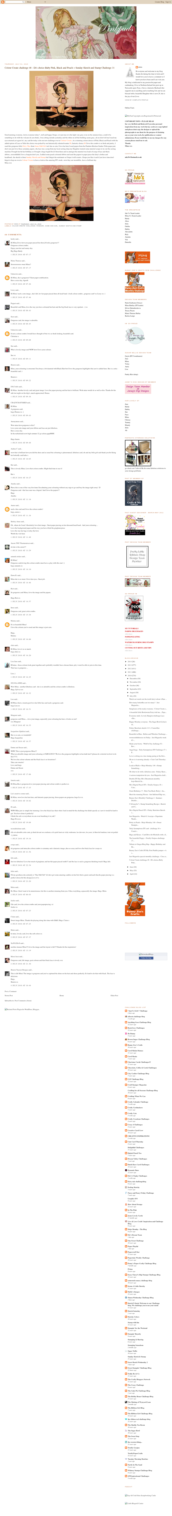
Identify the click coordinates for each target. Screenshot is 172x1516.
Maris (13, 930)
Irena (12, 607)
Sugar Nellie (132, 1351)
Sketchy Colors (133, 1316)
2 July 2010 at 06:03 (21, 894)
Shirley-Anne (15, 521)
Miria (13, 887)
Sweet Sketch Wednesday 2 (138, 1362)
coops (13, 844)
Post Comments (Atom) (23, 1000)
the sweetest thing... (135, 1442)
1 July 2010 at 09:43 (21, 415)
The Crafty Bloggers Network (139, 1379)
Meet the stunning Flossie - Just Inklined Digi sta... (147, 794)
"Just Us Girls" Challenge (137, 1010)
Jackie (13, 900)
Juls (12, 858)
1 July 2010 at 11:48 (21, 537)
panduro (40, 226)
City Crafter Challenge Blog (138, 1073)
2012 (130, 668)
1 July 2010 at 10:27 (21, 477)
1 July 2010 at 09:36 (21, 396)
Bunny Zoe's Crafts (135, 1045)
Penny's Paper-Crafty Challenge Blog (142, 1263)
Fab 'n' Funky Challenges (137, 1175)
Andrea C (14, 448)
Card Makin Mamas (135, 1050)
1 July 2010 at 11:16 (21, 499)
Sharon (13, 365)
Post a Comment (11, 991)
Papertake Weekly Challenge (139, 1257)
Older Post (114, 995)
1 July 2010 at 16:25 (21, 677)
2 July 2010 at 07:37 (21, 937)
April (132, 874)
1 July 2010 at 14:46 (21, 582)
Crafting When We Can (136, 1096)
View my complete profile (136, 100)
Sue (12, 346)
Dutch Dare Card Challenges (138, 1164)
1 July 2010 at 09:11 (21, 359)
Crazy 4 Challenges (135, 1124)
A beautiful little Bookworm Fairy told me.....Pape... (148, 712)
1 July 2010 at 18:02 (21, 800)
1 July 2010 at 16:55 (21, 725)
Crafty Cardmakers (135, 1107)
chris (12, 645)
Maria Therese (16, 260)
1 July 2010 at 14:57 (21, 601)
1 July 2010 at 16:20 (21, 655)
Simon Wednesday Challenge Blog (141, 1297)
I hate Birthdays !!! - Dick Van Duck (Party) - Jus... (147, 791)
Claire (13, 916)
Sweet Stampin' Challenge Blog (139, 1368)
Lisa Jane (14, 661)
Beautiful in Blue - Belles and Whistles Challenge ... (148, 734)
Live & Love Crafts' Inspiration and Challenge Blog (145, 1222)
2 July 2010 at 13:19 (21, 950)
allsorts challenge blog (136, 1016)
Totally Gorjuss (134, 1447)
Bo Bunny (131, 1033)
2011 (130, 672)
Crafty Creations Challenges (138, 1119)
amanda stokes (16, 556)
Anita (127, 366)
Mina (140, 67)
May (132, 870)
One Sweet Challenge (136, 1240)
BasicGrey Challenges (136, 1028)
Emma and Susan (17, 747)
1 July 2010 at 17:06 (21, 774)
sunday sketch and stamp (70, 226)
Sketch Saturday (134, 1311)
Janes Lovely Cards (135, 1215)
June (132, 867)
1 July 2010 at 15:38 (21, 614)
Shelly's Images (134, 1291)
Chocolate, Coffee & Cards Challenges (142, 1067)
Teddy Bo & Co (133, 1373)
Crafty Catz (132, 1113)
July (131, 696)
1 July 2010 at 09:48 (21, 442)
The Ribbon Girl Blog (136, 1408)
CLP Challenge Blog (135, 1079)
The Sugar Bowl (134, 1430)
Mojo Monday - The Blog (137, 1229)
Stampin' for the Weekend (137, 1328)
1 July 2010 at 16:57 (21, 741)
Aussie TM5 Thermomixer (20, 543)
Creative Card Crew (135, 1130)
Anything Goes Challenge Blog (139, 1022)
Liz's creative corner (18, 793)
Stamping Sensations (135, 1345)
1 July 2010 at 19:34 (21, 838)
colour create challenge (23, 226)
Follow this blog (146, 958)
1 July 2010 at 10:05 (21, 459)
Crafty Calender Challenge (138, 1102)
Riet (12, 588)
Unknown (14, 274)
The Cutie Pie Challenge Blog (139, 1390)
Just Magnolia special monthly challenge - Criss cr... (148, 856)
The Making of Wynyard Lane (139, 1402)
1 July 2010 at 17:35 (21, 787)
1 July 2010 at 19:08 (21, 822)
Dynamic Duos (133, 1170)
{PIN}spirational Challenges (138, 1476)
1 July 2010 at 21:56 (21, 852)
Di (11, 807)
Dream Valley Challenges (137, 1158)
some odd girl (51, 226)
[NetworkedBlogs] (146, 954)
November (134, 682)
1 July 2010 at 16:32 (21, 693)
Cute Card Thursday (135, 1141)
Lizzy (13, 290)
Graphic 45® (133, 1198)
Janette (13, 780)
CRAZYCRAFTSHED (19, 402)
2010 (130, 675)
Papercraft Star (134, 1252)
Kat (12, 465)
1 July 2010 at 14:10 (21, 569)
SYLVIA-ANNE (16, 683)
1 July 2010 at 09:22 (21, 380)
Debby (127, 229)
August (132, 692)
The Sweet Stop (133, 1436)
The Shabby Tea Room (136, 1425)
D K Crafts (14, 386)
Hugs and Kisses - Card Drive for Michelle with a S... (148, 834)
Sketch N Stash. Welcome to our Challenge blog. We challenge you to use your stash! (144, 1304)
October (133, 685)
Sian (12, 316)
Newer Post (9, 995)
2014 (130, 661)
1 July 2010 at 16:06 (21, 639)
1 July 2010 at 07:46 (21, 297)
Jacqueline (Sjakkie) (18, 731)
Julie (12, 871)
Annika (13, 483)
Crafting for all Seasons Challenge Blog (143, 1090)
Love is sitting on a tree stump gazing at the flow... (147, 756)
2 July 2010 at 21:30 (21, 964)
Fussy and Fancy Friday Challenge (141, 1193)
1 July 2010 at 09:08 (21, 340)
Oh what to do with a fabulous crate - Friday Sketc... (148, 771)
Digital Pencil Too (134, 1153)
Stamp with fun (133, 1322)
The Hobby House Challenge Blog (140, 1396)
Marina (13, 621)
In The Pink (132, 1210)
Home (62, 995)
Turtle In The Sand (135, 1464)
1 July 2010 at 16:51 (21, 709)
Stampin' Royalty (134, 1334)
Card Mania (132, 1056)
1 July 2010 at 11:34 (21, 515)
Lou (12, 699)
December (133, 678)
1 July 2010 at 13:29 (21, 550)
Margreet (14, 715)
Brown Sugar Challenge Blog (139, 1039)
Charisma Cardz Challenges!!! (139, 1062)
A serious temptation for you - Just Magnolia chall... (148, 775)
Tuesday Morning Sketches (138, 1459)
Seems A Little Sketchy (136, 1286)
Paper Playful (133, 1246)
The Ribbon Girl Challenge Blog (140, 1413)
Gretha (127, 226)
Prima (130, 1269)
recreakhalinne (16, 828)
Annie (13, 505)
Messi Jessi (15, 956)
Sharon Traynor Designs (19, 970)
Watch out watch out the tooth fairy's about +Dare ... (148, 699)
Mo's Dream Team (135, 1235)
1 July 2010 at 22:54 (21, 865)
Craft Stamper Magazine (137, 1084)
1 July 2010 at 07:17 (21, 254)
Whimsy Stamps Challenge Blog (140, 1470)
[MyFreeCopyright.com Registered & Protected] (143, 116)
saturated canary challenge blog (140, 1280)
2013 (130, 665)
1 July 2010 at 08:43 (21, 310)
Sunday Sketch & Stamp (137, 1356)
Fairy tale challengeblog (137, 1181)
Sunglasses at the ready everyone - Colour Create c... (148, 708)
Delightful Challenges (136, 1147)
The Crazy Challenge (136, 1385)
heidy (13, 239)
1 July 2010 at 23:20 (21, 881)
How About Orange (135, 1204)
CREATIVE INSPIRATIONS (138, 1136)
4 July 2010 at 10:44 (21, 985)
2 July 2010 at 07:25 (21, 910)
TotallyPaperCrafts (135, 1453)
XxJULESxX (15, 943)
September (134, 689)
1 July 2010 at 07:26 (21, 284)
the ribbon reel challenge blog (139, 1419)
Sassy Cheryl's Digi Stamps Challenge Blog (144, 1274)
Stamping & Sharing (135, 1339)
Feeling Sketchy (134, 1187)
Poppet (13, 303)
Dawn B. (14, 575)
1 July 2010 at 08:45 (21, 324)
